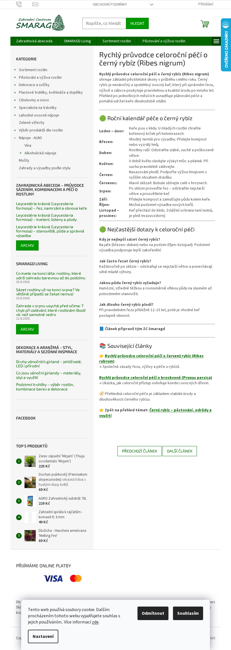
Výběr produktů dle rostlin (41, 130)
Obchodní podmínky (110, 4)
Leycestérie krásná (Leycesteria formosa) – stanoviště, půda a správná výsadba (50, 231)
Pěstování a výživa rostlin (40, 77)
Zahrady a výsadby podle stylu (44, 168)
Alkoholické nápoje (40, 153)
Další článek (179, 451)
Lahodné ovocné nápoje (39, 115)
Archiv (27, 245)
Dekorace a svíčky (34, 85)
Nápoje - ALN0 (30, 138)
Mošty (24, 160)
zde (95, 622)
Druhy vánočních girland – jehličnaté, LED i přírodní (49, 363)
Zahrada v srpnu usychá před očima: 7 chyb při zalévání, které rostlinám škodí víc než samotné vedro (50, 310)
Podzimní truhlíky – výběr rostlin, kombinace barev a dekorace (45, 386)
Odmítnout (153, 613)
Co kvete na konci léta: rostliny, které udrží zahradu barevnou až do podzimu (50, 275)
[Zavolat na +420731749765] (24, 4)
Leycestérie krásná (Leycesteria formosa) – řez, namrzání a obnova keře (51, 205)
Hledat (137, 23)
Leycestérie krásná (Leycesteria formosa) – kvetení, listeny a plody (46, 217)
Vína (28, 145)
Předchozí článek (139, 451)
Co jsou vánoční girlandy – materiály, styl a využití (48, 375)
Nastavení (43, 636)
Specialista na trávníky (38, 108)
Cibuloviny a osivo (34, 100)
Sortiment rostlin (33, 70)
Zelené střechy (32, 123)
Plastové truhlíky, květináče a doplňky (51, 92)
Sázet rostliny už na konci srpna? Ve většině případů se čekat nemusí (48, 291)
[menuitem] (34, 41)
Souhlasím (188, 613)
